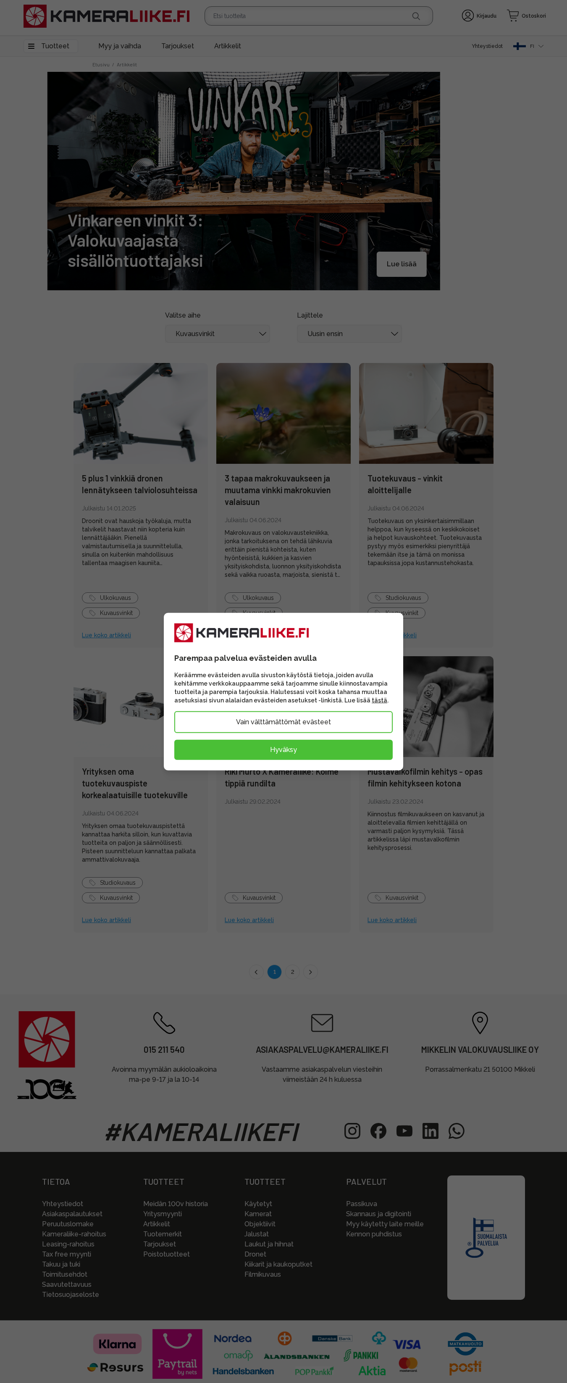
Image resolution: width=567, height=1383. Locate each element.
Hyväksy (283, 749)
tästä (379, 700)
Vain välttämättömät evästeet (283, 722)
